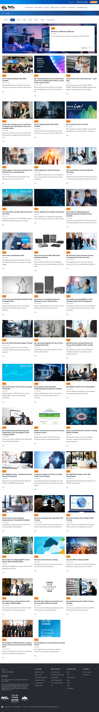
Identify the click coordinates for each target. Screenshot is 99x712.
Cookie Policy (25, 706)
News (12, 19)
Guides (42, 19)
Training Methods (54, 677)
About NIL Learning (87, 672)
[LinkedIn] (2, 707)
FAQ (52, 685)
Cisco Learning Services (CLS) (57, 682)
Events (24, 19)
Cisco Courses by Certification (41, 677)
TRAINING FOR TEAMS (82, 2)
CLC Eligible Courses (39, 682)
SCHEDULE (93, 2)
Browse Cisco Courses (39, 672)
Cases (18, 19)
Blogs (30, 19)
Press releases (51, 19)
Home (3, 13)
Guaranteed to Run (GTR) (40, 680)
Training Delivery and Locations (57, 674)
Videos (36, 19)
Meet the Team (86, 674)
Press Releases (70, 688)
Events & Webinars (71, 677)
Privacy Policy (7, 706)
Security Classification (16, 706)
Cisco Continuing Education (56, 680)
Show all (6, 19)
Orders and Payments (55, 672)
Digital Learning (38, 674)
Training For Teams (39, 685)
